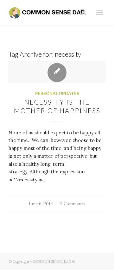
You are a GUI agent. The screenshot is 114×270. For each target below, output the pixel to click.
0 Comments (73, 204)
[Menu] (99, 12)
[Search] (81, 12)
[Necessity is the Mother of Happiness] (57, 72)
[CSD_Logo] (47, 12)
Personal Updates (57, 93)
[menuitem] (81, 12)
